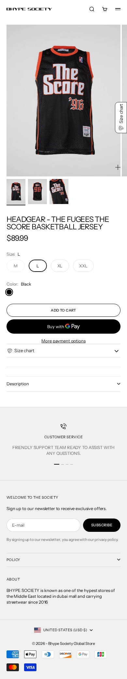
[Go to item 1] (16, 191)
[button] (20, 351)
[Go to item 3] (58, 191)
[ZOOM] (117, 167)
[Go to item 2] (37, 191)
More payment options (63, 340)
